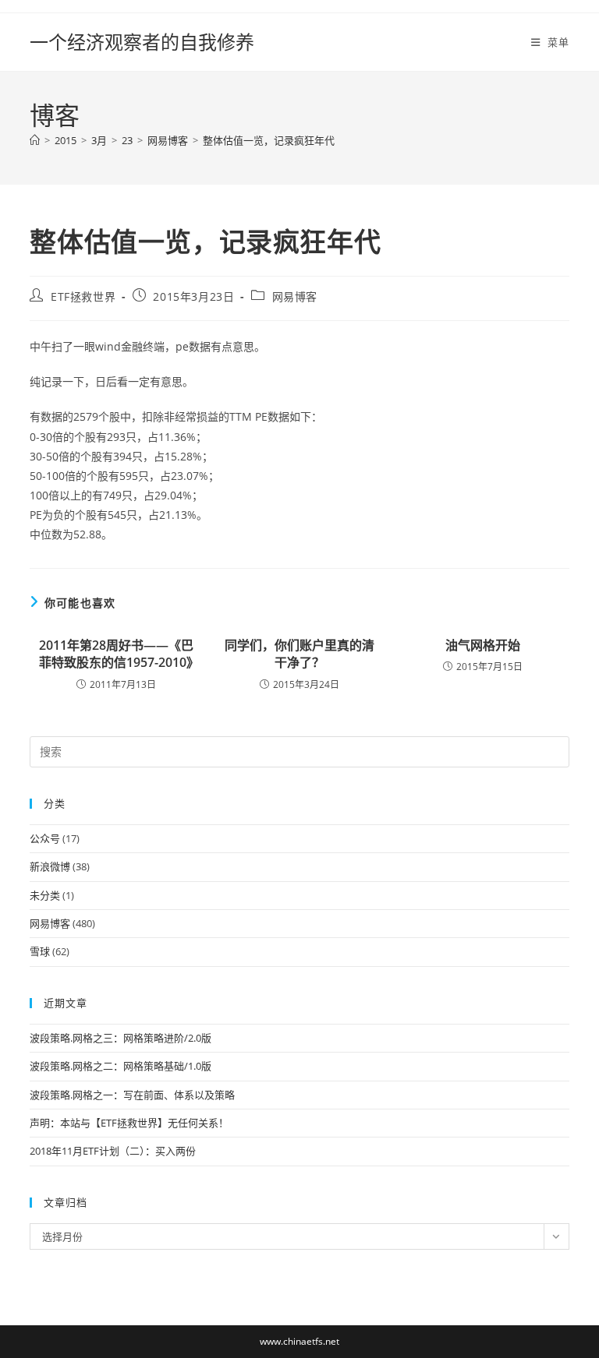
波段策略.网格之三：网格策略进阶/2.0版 (120, 1038)
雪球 (40, 951)
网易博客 (294, 296)
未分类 (45, 895)
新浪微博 (50, 866)
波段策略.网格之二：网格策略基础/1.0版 (120, 1066)
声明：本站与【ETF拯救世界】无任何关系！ (129, 1123)
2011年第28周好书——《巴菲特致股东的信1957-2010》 (116, 654)
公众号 (45, 838)
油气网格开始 (482, 645)
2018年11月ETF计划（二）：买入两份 (113, 1151)
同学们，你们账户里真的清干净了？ (299, 654)
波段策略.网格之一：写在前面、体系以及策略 (132, 1095)
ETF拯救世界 (83, 296)
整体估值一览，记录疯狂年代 (269, 140)
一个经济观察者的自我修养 (142, 42)
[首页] (35, 140)
